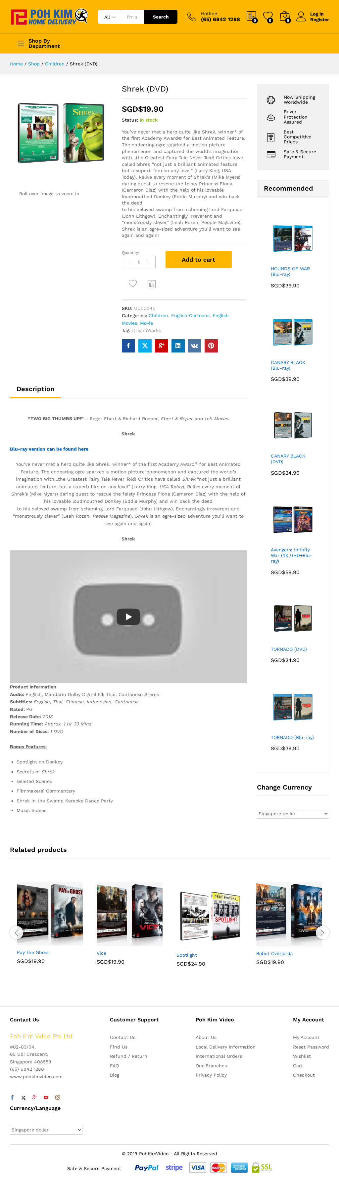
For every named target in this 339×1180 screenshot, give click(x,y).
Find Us (118, 1047)
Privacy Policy (211, 1075)
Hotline (209, 13)
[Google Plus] (34, 1097)
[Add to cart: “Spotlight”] (193, 944)
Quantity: (130, 253)
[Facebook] (12, 1097)
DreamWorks (146, 330)
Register (319, 19)
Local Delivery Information (226, 1047)
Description (35, 389)
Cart (298, 1065)
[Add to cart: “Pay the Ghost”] (33, 941)
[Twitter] (23, 1097)
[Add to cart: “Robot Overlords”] (273, 942)
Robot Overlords (274, 953)
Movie (146, 323)
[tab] (35, 392)
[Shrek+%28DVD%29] (145, 345)
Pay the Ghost (33, 952)
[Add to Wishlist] (134, 283)
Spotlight (186, 955)
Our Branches (211, 1065)
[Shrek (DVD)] (128, 345)
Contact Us (122, 1037)
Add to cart (198, 259)
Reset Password (311, 1047)
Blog (114, 1075)
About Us (206, 1037)
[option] (50, 928)
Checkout (304, 1075)
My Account (306, 1037)
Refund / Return (128, 1056)
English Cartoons (190, 315)
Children (158, 315)
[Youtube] (46, 1097)
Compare (152, 283)
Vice (101, 953)
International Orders (219, 1056)
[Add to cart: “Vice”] (113, 942)
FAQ (114, 1065)
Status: (130, 120)
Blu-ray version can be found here (49, 449)
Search (161, 16)
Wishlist (302, 1056)
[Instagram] (58, 1097)
